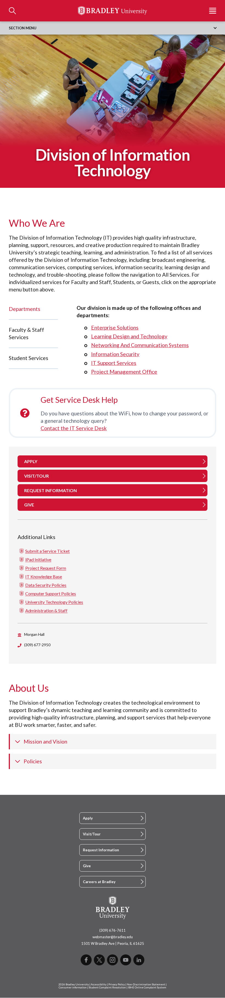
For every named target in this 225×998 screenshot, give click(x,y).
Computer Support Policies (50, 593)
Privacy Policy (116, 984)
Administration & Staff (46, 610)
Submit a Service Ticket (47, 551)
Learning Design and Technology (129, 336)
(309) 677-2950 (37, 644)
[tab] (33, 309)
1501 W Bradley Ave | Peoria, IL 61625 (112, 943)
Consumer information (73, 987)
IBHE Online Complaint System (147, 987)
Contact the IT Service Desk (74, 428)
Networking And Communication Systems (140, 345)
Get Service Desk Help (79, 399)
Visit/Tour (92, 834)
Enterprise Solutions (115, 327)
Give (87, 866)
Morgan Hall (34, 634)
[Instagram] (112, 959)
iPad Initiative (38, 559)
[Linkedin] (138, 959)
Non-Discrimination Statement (146, 984)
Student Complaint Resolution (107, 987)
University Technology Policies (54, 602)
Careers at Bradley (99, 882)
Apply (88, 818)
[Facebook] (86, 959)
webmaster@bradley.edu (112, 937)
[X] (99, 959)
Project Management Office (124, 371)
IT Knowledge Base (43, 576)
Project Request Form (45, 568)
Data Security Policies (45, 585)
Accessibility (98, 984)
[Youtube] (125, 959)
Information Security (115, 354)
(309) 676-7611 (112, 930)
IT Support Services (113, 363)
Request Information (101, 850)
